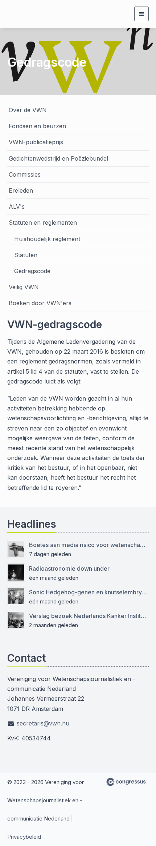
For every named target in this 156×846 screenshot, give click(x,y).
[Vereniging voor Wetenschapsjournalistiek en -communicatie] (34, 14)
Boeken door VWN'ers (40, 303)
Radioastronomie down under (69, 568)
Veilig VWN (24, 287)
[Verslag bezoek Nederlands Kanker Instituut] (16, 620)
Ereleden (21, 190)
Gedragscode (32, 271)
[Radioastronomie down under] (16, 572)
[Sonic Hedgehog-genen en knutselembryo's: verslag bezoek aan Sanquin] (16, 596)
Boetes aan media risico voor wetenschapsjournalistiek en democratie (89, 544)
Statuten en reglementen (43, 222)
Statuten (25, 255)
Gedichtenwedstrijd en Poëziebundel (58, 158)
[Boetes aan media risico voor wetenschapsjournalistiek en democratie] (16, 549)
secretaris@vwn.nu (43, 723)
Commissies (25, 174)
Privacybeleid (24, 836)
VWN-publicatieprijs (36, 142)
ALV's (17, 206)
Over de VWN (28, 110)
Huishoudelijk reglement (47, 239)
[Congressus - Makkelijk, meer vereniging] (126, 782)
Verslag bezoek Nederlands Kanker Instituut (89, 615)
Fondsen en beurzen (37, 126)
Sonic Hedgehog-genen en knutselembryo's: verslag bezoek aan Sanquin (89, 592)
